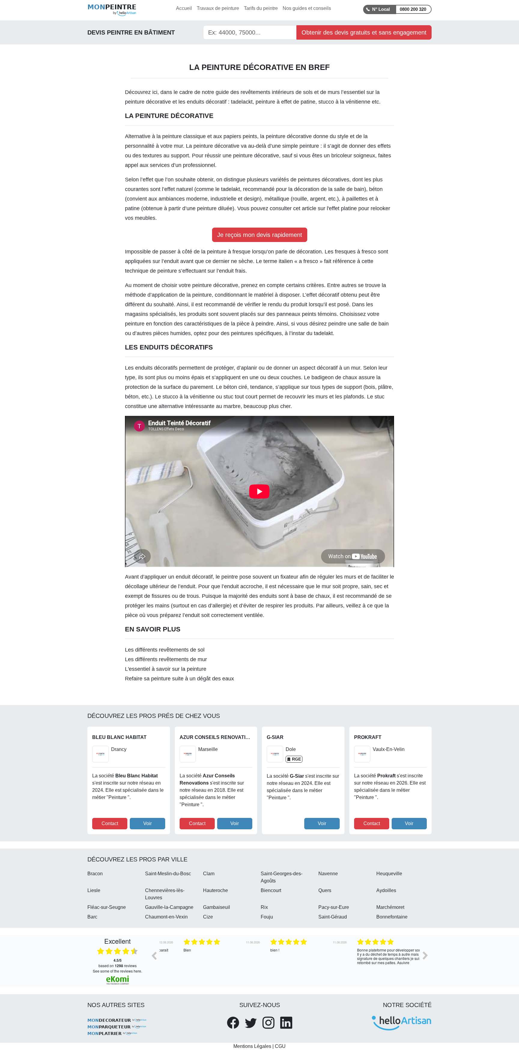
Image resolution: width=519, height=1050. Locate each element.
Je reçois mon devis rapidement (259, 234)
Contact (110, 823)
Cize (208, 916)
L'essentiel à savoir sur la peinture (165, 669)
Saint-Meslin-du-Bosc (168, 873)
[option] (202, 959)
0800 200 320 (413, 9)
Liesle (93, 890)
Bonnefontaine (392, 916)
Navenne (328, 873)
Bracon (95, 873)
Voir (147, 823)
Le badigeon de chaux (330, 377)
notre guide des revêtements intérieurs (248, 92)
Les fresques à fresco (350, 252)
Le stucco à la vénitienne (184, 397)
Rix (264, 907)
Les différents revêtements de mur (166, 659)
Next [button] (425, 955)
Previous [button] (153, 955)
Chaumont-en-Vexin (166, 916)
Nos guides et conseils (307, 8)
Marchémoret (390, 907)
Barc (92, 916)
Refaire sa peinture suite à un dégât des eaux (179, 679)
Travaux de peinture (218, 8)
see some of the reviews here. (117, 970)
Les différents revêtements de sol (165, 650)
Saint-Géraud (332, 916)
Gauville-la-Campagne (169, 907)
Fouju (267, 916)
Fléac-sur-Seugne (106, 907)
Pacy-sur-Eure (333, 907)
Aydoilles (386, 890)
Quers (324, 890)
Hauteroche (215, 890)
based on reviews (118, 963)
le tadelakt (227, 189)
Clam (208, 873)
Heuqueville (389, 873)
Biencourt (271, 890)
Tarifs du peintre (261, 8)
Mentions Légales (252, 1046)
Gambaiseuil (216, 907)
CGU (280, 1046)
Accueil (184, 8)
